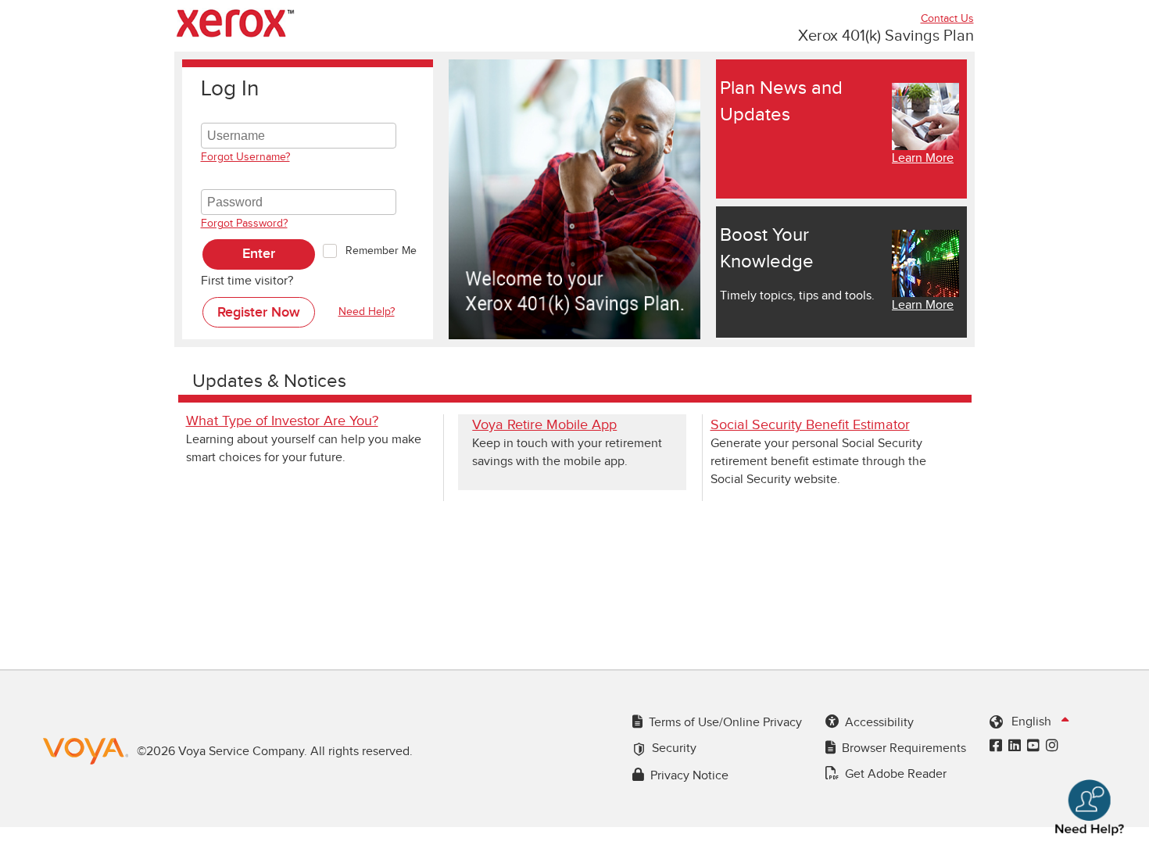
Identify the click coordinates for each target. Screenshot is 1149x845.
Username (228, 113)
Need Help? (366, 312)
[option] (574, 199)
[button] (258, 254)
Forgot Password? (244, 223)
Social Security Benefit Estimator (810, 425)
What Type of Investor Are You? (282, 421)
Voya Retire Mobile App (544, 425)
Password (226, 179)
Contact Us (947, 19)
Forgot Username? (245, 157)
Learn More (923, 158)
